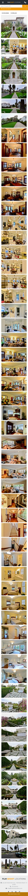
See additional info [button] (14, 894)
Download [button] (14, 13)
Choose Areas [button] (5, 13)
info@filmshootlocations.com (14, 888)
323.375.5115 (15, 886)
